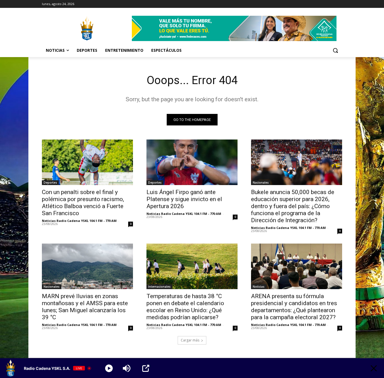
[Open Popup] (145, 368)
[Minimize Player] (373, 368)
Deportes (50, 182)
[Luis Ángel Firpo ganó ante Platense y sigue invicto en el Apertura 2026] (192, 162)
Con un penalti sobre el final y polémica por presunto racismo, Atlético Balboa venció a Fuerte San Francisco (83, 203)
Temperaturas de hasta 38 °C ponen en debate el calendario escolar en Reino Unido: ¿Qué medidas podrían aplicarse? (185, 307)
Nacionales (261, 182)
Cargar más (190, 340)
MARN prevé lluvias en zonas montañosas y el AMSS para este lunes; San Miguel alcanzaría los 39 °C (85, 307)
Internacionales (159, 287)
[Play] (109, 368)
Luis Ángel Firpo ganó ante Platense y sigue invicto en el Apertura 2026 (184, 199)
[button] (335, 50)
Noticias (259, 287)
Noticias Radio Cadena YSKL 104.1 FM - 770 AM (79, 221)
